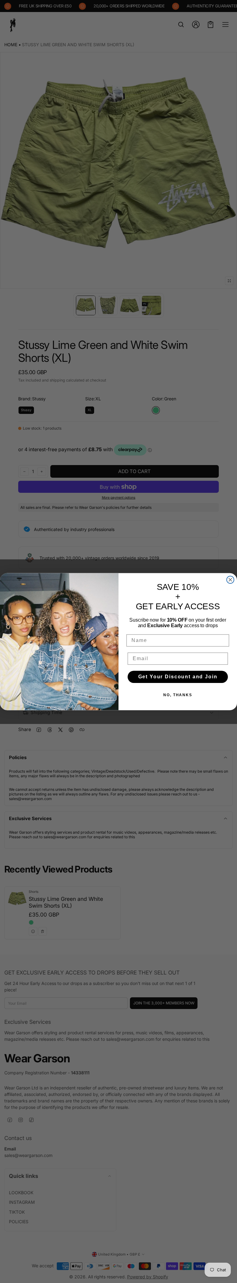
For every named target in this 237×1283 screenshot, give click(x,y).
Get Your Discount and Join (178, 676)
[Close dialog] (230, 579)
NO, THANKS (177, 695)
